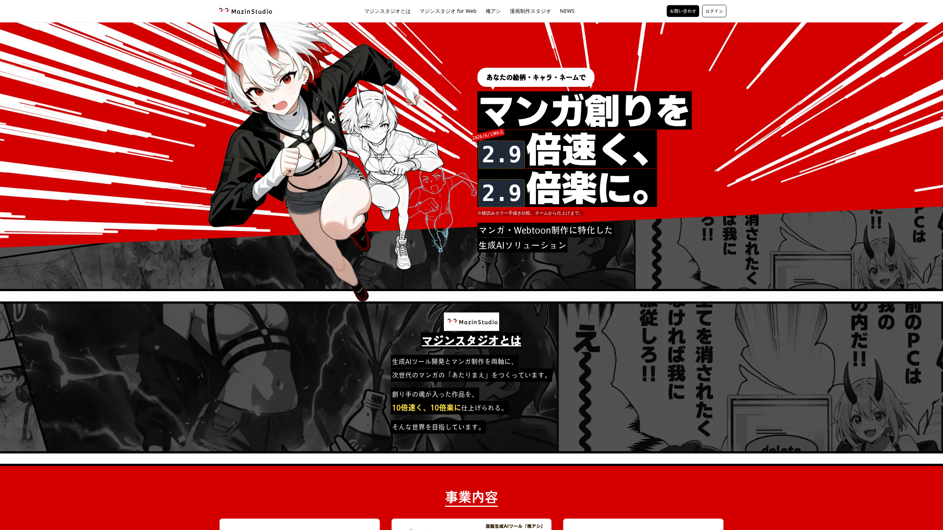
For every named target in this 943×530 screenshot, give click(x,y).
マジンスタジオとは (387, 10)
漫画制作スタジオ (530, 10)
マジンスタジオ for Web (448, 10)
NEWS (567, 10)
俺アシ (493, 10)
